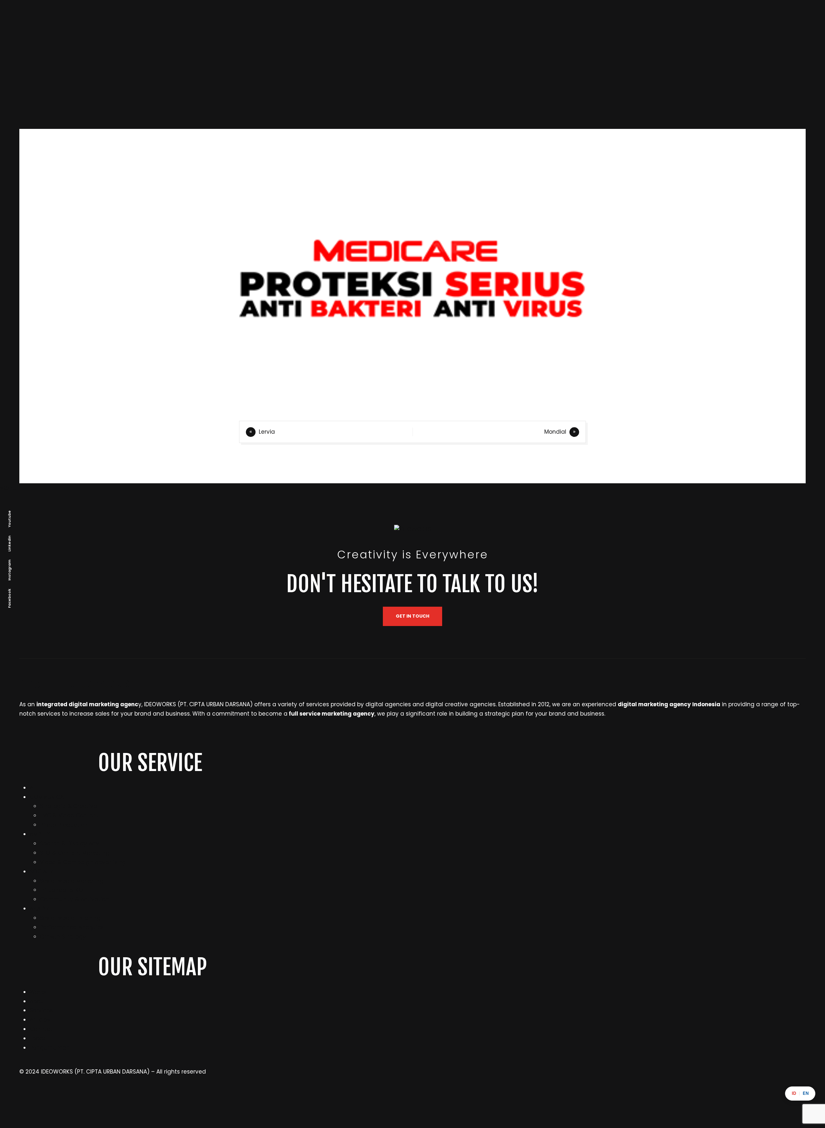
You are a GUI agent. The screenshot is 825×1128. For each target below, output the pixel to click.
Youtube (9, 518)
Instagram (9, 569)
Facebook (9, 598)
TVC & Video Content (69, 815)
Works (38, 992)
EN (806, 1093)
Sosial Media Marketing (72, 881)
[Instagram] (27, 1099)
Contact (41, 1029)
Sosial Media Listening (70, 918)
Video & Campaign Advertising (83, 862)
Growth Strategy (63, 936)
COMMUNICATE (50, 797)
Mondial (555, 432)
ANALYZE (41, 908)
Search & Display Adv (69, 843)
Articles (40, 1020)
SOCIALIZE (43, 871)
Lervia (267, 432)
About (38, 1001)
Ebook (37, 1038)
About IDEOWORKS (78, 684)
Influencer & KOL (62, 890)
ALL (34, 788)
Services (41, 1010)
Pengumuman (50, 1048)
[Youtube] (617, 1099)
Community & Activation (74, 899)
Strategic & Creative (68, 806)
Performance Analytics (72, 927)
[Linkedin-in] (224, 1099)
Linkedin (9, 543)
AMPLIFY (40, 834)
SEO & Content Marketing (75, 853)
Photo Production (64, 825)
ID (794, 1093)
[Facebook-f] (420, 1099)
